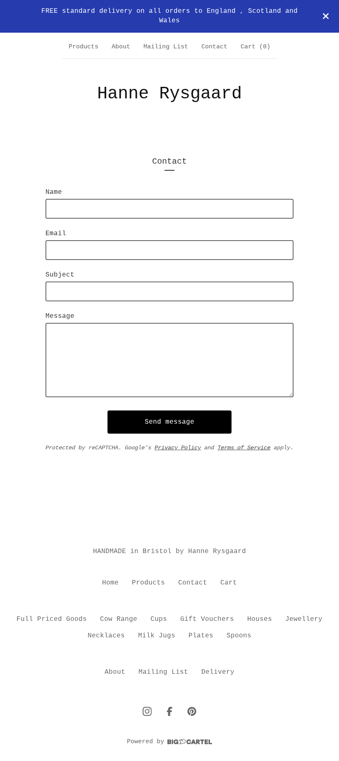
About (121, 46)
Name (53, 192)
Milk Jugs (156, 635)
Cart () (255, 46)
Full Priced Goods (52, 619)
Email (55, 233)
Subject (59, 275)
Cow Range (118, 619)
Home (110, 583)
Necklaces (106, 635)
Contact (214, 46)
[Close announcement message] (325, 16)
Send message (169, 422)
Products (83, 46)
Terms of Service (243, 447)
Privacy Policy (178, 447)
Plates (201, 635)
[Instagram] (147, 711)
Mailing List (165, 46)
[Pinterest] (192, 711)
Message (59, 316)
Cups (158, 619)
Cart (228, 583)
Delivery (217, 672)
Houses (259, 619)
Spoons (239, 635)
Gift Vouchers (207, 619)
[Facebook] (169, 711)
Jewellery (303, 619)
